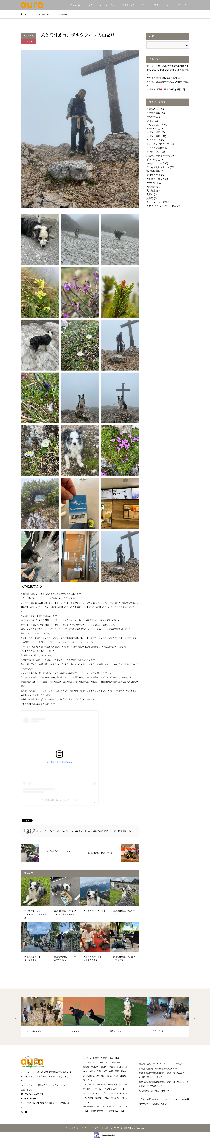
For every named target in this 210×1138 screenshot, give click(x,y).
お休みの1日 (152, 109)
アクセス (182, 5)
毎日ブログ (152, 175)
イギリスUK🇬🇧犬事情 (157, 89)
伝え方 (96, 831)
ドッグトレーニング (72, 831)
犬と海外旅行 (122, 831)
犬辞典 (149, 194)
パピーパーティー (108, 5)
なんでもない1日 (155, 124)
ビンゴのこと (153, 159)
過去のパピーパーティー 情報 (161, 206)
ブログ (157, 5)
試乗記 (149, 198)
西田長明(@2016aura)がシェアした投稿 (59, 800)
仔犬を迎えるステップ (157, 167)
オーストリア (46, 831)
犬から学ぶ (152, 183)
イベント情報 (153, 136)
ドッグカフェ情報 (155, 148)
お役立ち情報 (153, 113)
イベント (144, 5)
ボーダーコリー (87, 831)
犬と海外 (113, 831)
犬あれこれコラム (155, 179)
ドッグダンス (153, 151)
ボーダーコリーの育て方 (159, 66)
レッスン (90, 5)
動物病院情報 (153, 171)
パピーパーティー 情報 (158, 155)
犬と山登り (104, 831)
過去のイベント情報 (156, 202)
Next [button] (194, 1018)
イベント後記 (153, 132)
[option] (42, 1017)
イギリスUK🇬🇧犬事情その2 (160, 82)
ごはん (149, 121)
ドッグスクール (58, 831)
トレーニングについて (157, 144)
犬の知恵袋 (152, 190)
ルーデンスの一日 (155, 163)
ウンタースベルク (33, 831)
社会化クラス (128, 5)
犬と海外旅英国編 (155, 78)
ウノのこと (152, 140)
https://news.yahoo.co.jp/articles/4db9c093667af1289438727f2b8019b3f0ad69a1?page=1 (61, 682)
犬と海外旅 (29, 36)
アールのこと (153, 128)
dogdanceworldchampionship (161, 70)
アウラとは (75, 5)
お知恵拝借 (152, 117)
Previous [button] (15, 1018)
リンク (169, 5)
